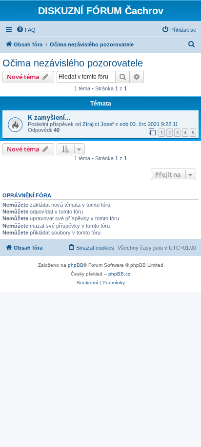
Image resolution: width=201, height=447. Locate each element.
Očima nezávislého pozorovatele (72, 63)
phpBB (75, 265)
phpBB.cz (119, 274)
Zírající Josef (98, 124)
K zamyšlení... (49, 117)
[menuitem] (26, 30)
